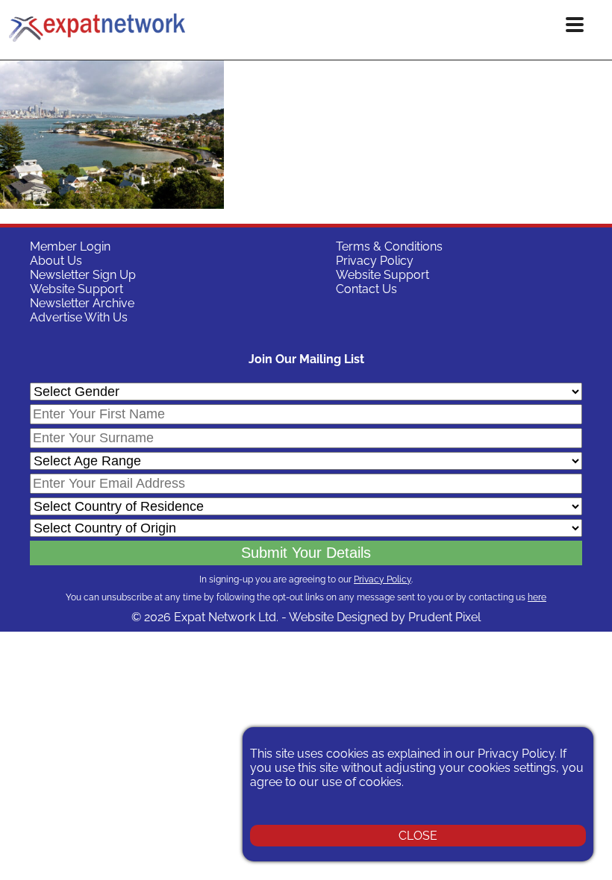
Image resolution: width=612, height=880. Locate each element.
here (537, 597)
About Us (56, 261)
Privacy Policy (374, 261)
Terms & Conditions (389, 246)
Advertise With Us (79, 317)
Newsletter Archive (82, 303)
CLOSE (418, 836)
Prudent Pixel (444, 617)
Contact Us (366, 289)
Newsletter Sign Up (83, 275)
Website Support (76, 289)
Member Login (70, 246)
